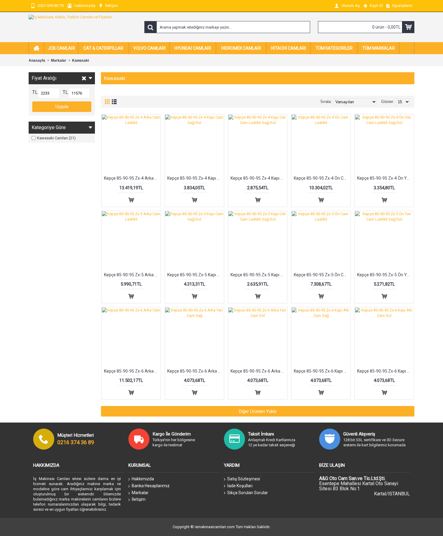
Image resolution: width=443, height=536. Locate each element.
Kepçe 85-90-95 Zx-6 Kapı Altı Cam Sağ (322, 371)
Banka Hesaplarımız (151, 485)
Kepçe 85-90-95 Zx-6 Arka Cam (132, 371)
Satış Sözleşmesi (243, 478)
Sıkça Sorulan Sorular (247, 492)
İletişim (139, 499)
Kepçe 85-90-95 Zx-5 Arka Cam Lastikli (132, 274)
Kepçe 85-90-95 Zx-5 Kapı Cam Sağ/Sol (195, 274)
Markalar (140, 492)
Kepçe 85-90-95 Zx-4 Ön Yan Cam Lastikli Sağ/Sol (385, 178)
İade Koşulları (240, 485)
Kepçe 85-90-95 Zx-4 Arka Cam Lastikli (132, 178)
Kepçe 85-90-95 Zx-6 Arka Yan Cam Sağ (195, 371)
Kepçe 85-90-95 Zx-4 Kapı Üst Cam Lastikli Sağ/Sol (259, 178)
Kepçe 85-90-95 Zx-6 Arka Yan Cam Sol (259, 371)
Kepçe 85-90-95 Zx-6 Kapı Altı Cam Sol (385, 371)
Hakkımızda (143, 478)
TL (35, 92)
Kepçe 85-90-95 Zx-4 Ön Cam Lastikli (322, 178)
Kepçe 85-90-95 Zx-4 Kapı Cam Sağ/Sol (195, 178)
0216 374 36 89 (75, 442)
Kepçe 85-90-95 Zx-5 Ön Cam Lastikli (322, 274)
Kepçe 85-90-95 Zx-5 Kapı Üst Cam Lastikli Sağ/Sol (259, 274)
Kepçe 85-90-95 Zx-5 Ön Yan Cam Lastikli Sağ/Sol (385, 274)
